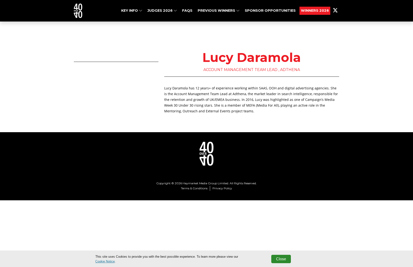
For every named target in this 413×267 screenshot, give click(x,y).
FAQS (187, 10)
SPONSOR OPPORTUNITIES (270, 10)
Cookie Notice (105, 261)
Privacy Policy (222, 188)
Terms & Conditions (194, 188)
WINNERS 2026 (315, 10)
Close (281, 259)
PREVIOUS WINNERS (217, 10)
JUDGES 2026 (160, 10)
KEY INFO (130, 10)
